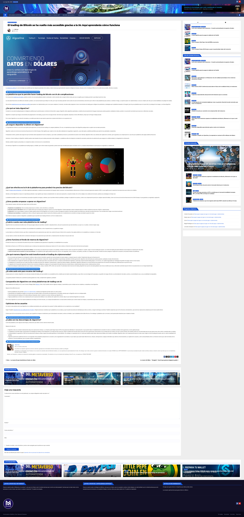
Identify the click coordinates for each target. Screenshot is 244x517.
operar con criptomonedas (30, 291)
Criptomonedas (190, 161)
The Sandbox (220, 514)
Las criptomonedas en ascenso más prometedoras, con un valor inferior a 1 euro (211, 165)
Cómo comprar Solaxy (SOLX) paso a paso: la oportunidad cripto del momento (211, 49)
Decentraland (226, 514)
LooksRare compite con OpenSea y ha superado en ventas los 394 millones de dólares (213, 135)
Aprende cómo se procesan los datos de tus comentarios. (37, 452)
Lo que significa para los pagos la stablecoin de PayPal (205, 35)
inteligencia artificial (11, 88)
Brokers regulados (69, 15)
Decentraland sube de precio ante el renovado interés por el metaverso (211, 185)
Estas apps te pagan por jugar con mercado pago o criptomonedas (209, 214)
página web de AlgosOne (15, 190)
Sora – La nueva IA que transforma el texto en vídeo (21, 360)
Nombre (6, 422)
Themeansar (24, 514)
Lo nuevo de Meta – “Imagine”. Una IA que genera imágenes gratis (159, 360)
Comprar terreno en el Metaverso (35, 15)
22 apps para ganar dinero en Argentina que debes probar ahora (178, 486)
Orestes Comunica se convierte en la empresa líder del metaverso (208, 111)
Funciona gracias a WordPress (9, 514)
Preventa (193, 40)
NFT (193, 190)
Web (5, 437)
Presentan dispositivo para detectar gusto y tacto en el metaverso (208, 127)
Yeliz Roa (16, 29)
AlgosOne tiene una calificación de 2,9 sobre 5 (24, 309)
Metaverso (17, 377)
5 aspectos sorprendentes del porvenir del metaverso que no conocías (209, 94)
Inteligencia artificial (12, 22)
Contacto (81, 15)
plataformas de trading (18, 97)
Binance (38, 284)
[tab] (198, 22)
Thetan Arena (238, 514)
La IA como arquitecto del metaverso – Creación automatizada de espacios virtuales (29, 379)
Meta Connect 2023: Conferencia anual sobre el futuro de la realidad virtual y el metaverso (214, 86)
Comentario (7, 396)
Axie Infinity (232, 514)
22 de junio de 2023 (192, 168)
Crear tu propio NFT (54, 15)
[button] (237, 15)
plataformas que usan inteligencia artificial (21, 104)
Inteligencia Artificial (15, 15)
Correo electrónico (8, 430)
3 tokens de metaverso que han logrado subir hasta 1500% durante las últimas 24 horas (215, 200)
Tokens (195, 161)
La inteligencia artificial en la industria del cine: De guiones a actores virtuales (90, 379)
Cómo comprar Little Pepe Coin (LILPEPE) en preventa (205, 42)
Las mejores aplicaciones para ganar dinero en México (175, 490)
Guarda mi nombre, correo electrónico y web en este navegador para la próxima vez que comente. (28, 445)
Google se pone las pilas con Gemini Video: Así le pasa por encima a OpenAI (149, 379)
